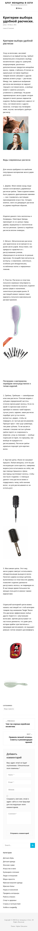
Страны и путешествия (11, 904)
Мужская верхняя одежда (12, 883)
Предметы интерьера (11, 893)
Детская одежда (9, 861)
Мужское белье (8, 886)
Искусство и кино (9, 868)
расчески (10, 613)
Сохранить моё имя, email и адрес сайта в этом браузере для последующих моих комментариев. (18, 803)
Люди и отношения (10, 876)
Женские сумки (8, 865)
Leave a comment (8, 28)
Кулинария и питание (11, 872)
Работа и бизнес (9, 897)
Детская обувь (8, 858)
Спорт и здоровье (9, 900)
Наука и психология (10, 890)
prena (4, 25)
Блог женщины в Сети (19, 3)
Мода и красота (9, 709)
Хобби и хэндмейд (10, 907)
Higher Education (21, 926)
